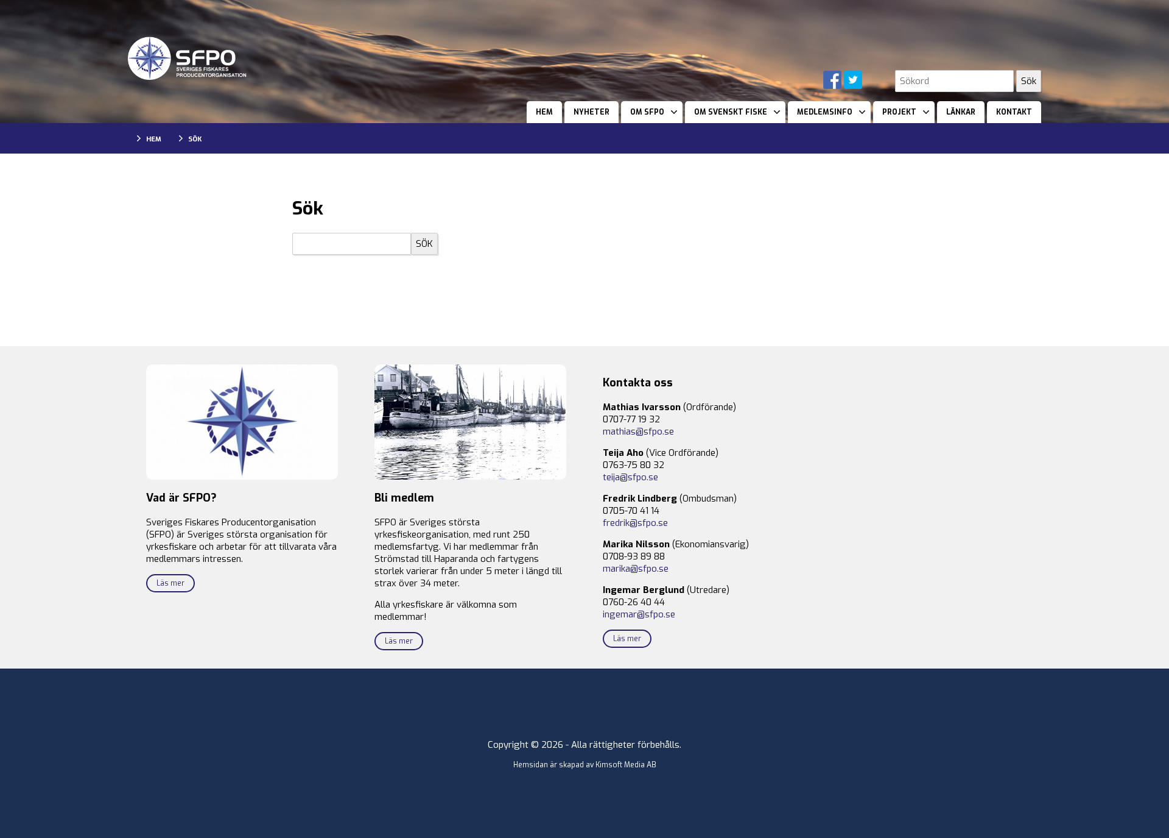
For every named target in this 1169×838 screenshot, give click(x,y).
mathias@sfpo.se (638, 431)
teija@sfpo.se (630, 477)
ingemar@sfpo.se (639, 614)
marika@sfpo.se (636, 569)
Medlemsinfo (824, 112)
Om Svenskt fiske (730, 112)
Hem (544, 112)
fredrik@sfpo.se (635, 523)
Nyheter (591, 112)
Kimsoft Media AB (625, 765)
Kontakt (1014, 112)
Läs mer (170, 583)
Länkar (960, 112)
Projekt (899, 112)
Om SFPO (647, 112)
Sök (195, 139)
